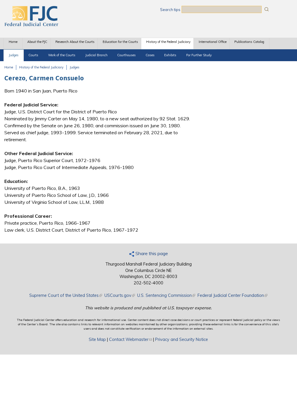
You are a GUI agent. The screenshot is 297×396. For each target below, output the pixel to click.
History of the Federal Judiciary (168, 42)
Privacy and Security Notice (181, 339)
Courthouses (126, 55)
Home (13, 42)
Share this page (151, 253)
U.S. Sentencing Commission (166, 295)
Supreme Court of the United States (65, 295)
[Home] (31, 25)
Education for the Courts (120, 42)
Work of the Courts (61, 55)
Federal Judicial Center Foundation (232, 295)
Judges (14, 55)
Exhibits (170, 55)
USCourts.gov (119, 295)
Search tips (170, 9)
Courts (33, 55)
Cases (150, 55)
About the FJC (37, 42)
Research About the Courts (75, 42)
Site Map (97, 339)
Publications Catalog (249, 42)
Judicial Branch (96, 55)
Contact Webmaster (130, 339)
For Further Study (199, 55)
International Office (213, 42)
